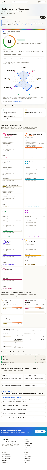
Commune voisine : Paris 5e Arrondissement (34, 382)
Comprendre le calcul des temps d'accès (24, 24)
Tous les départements (28, 445)
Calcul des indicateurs (6, 456)
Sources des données (6, 458)
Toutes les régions (28, 443)
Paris (6, 5)
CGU (25, 462)
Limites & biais (5, 460)
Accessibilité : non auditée (40, 466)
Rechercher (26, 441)
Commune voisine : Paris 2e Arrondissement (11, 378)
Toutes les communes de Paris (31, 385)
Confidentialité (27, 458)
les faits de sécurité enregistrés (33, 112)
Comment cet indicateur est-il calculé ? (8, 142)
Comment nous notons (6, 454)
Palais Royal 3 (5, 356)
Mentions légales (27, 456)
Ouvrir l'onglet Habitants (30, 312)
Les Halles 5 (5, 359)
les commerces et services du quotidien (10, 113)
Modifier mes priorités (17, 101)
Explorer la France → (40, 431)
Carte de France (27, 447)
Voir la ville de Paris (6, 375)
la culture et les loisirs (8, 116)
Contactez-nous (5, 462)
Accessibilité (27, 460)
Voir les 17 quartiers (5, 365)
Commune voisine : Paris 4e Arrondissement (11, 382)
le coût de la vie (29, 115)
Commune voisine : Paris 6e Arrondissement (11, 385)
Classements (34, 1)
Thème (43, 17)
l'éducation (6, 118)
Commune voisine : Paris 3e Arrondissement (34, 378)
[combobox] (20, 2)
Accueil (2, 5)
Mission (25, 454)
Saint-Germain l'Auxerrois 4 (8, 362)
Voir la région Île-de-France (30, 375)
